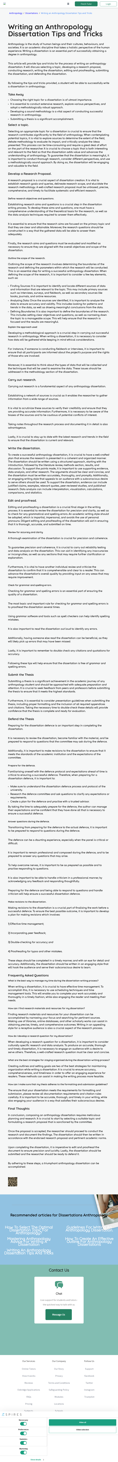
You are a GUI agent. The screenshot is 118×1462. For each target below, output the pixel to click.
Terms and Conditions (59, 1382)
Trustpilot (89, 1396)
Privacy (59, 1375)
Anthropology (15, 13)
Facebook (89, 1375)
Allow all (82, 1422)
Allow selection (82, 1430)
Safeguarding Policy (59, 1389)
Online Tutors (29, 1368)
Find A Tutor (86, 3)
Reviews (28, 1382)
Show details (36, 1460)
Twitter (89, 1382)
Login (108, 3)
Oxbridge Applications (28, 1389)
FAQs (28, 1396)
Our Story (59, 1368)
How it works (28, 1375)
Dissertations (31, 13)
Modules (59, 1396)
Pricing (28, 1403)
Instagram (89, 1389)
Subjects (28, 1410)
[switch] (23, 1433)
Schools (59, 1410)
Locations (59, 1403)
